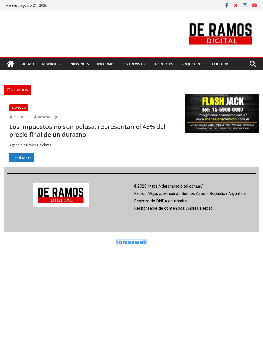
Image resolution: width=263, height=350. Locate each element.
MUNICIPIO (51, 63)
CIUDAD (27, 63)
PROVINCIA (79, 63)
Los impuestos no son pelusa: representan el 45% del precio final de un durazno (87, 130)
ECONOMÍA (18, 107)
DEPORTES (164, 63)
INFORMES (106, 63)
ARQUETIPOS (192, 63)
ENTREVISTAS (135, 63)
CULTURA (220, 63)
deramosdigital (49, 117)
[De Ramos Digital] (10, 64)
